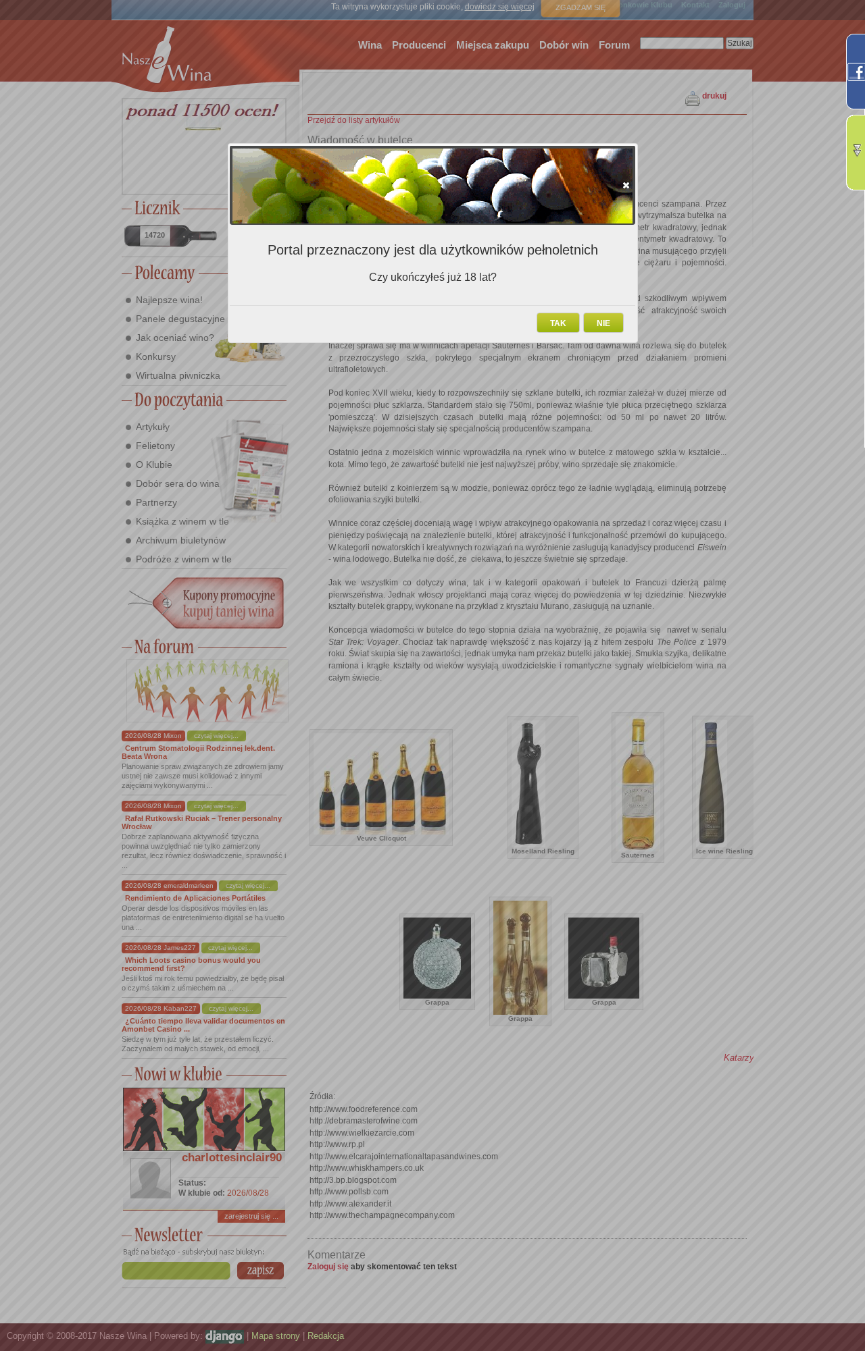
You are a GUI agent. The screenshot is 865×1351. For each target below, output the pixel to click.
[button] (626, 185)
